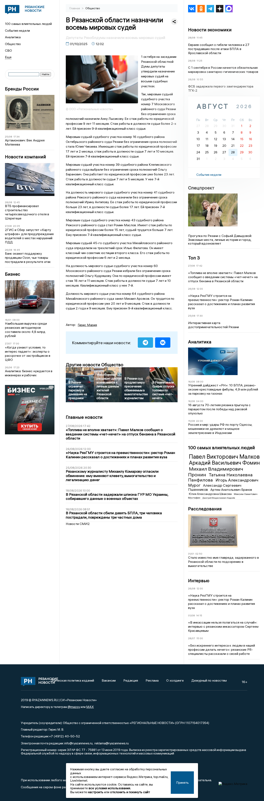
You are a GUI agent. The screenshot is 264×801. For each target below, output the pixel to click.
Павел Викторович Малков (224, 456)
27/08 (8, 225)
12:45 (16, 202)
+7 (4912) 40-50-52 (64, 736)
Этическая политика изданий (72, 680)
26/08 (8, 249)
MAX (90, 707)
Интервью (198, 580)
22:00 (199, 420)
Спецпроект (201, 188)
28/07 (191, 638)
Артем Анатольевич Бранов (231, 489)
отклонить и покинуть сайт (130, 792)
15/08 (191, 420)
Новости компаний (25, 156)
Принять (182, 782)
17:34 (16, 136)
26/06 (8, 367)
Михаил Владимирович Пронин (215, 472)
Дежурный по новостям (209, 680)
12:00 (200, 288)
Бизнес (12, 274)
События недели (17, 30)
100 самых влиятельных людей (28, 24)
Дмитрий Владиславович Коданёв (219, 498)
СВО (8, 50)
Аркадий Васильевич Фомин (224, 462)
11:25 (199, 60)
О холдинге (175, 680)
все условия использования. (110, 788)
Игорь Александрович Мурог (223, 482)
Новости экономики (210, 30)
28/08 (8, 202)
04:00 (199, 401)
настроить (95, 792)
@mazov (74, 707)
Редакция (130, 680)
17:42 (199, 265)
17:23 (16, 367)
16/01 (8, 319)
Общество (13, 44)
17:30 (200, 315)
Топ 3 (194, 258)
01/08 (191, 615)
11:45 (200, 37)
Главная (75, 8)
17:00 (16, 343)
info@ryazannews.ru (78, 743)
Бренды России (22, 88)
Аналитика (13, 37)
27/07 (8, 343)
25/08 (8, 136)
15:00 (199, 638)
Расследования (205, 509)
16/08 (191, 381)
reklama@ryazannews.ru (111, 743)
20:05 (16, 225)
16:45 (16, 249)
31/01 (191, 553)
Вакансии (109, 680)
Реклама (152, 680)
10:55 (200, 79)
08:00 (16, 319)
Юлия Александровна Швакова (210, 494)
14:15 (199, 615)
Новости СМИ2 (78, 524)
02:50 (198, 553)
